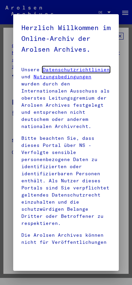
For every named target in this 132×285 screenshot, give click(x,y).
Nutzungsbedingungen (62, 77)
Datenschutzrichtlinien (76, 70)
